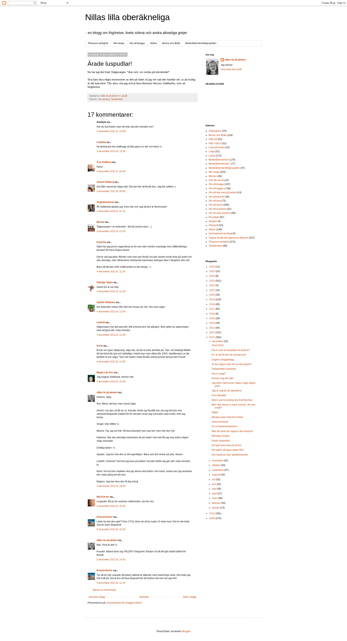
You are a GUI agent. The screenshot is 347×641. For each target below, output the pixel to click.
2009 (212, 518)
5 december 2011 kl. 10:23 (111, 529)
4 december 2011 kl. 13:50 (111, 361)
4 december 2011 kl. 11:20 (111, 271)
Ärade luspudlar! (221, 440)
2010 (212, 513)
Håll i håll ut (215, 143)
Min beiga (118, 43)
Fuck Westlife (219, 395)
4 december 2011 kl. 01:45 (111, 231)
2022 (212, 285)
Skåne (153, 43)
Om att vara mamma (220, 213)
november (218, 460)
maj (214, 488)
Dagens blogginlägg (223, 359)
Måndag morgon (221, 435)
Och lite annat (216, 180)
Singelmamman (105, 202)
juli (214, 479)
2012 (212, 332)
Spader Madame (106, 302)
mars (215, 498)
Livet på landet (217, 147)
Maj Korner (103, 496)
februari (216, 503)
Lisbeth (101, 322)
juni (214, 484)
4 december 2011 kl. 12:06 (111, 311)
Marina (100, 222)
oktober (216, 465)
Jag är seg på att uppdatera (227, 390)
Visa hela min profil (231, 69)
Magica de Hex (105, 372)
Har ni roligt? (219, 373)
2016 (212, 313)
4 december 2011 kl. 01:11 (111, 211)
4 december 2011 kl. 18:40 (111, 486)
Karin (100, 345)
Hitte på (213, 139)
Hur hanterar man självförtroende (230, 454)
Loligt (212, 151)
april (214, 493)
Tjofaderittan (117, 99)
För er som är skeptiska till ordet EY (231, 350)
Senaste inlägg (97, 597)
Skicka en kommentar (104, 590)
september (218, 470)
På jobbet (214, 217)
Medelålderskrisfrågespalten (200, 43)
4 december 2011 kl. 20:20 (111, 506)
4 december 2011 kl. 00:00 (111, 191)
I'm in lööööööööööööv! (224, 426)
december (218, 341)
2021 (212, 290)
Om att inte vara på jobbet (223, 192)
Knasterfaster (105, 516)
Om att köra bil (216, 196)
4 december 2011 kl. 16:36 (111, 381)
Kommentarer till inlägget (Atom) (124, 602)
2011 (212, 337)
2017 (212, 309)
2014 (212, 323)
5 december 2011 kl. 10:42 (111, 559)
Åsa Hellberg (104, 162)
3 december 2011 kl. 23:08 (111, 131)
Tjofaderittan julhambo (224, 368)
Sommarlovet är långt (220, 233)
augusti (216, 474)
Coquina (101, 142)
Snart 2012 (218, 345)
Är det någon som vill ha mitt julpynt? (232, 364)
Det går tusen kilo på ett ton (226, 445)
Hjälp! (215, 412)
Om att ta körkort (217, 209)
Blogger (186, 631)
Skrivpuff (213, 225)
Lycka (212, 155)
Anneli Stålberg (105, 182)
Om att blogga (137, 43)
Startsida (144, 597)
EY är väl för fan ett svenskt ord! (229, 354)
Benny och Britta (171, 43)
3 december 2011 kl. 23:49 (111, 171)
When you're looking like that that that (232, 400)
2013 (212, 327)
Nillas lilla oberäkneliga (127, 17)
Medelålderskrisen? (219, 163)
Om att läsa (104, 99)
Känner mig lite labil (222, 378)
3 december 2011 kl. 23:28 (111, 151)
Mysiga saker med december (227, 417)
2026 (212, 266)
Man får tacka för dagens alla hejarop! (232, 431)
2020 (212, 294)
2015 (212, 318)
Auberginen (215, 131)
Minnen (213, 176)
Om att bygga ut (217, 188)
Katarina (101, 242)
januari (216, 507)
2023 (212, 280)
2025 (212, 271)
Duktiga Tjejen (105, 282)
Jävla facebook (220, 421)
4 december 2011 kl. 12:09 (111, 334)
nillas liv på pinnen (107, 392)
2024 (212, 276)
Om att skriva (216, 204)
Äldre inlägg (189, 597)
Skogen (213, 221)
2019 (212, 299)
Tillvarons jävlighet (98, 43)
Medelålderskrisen (219, 159)
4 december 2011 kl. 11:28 (111, 291)
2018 (212, 304)
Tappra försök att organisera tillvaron (228, 237)
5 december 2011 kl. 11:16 (111, 582)
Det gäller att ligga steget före (228, 450)
